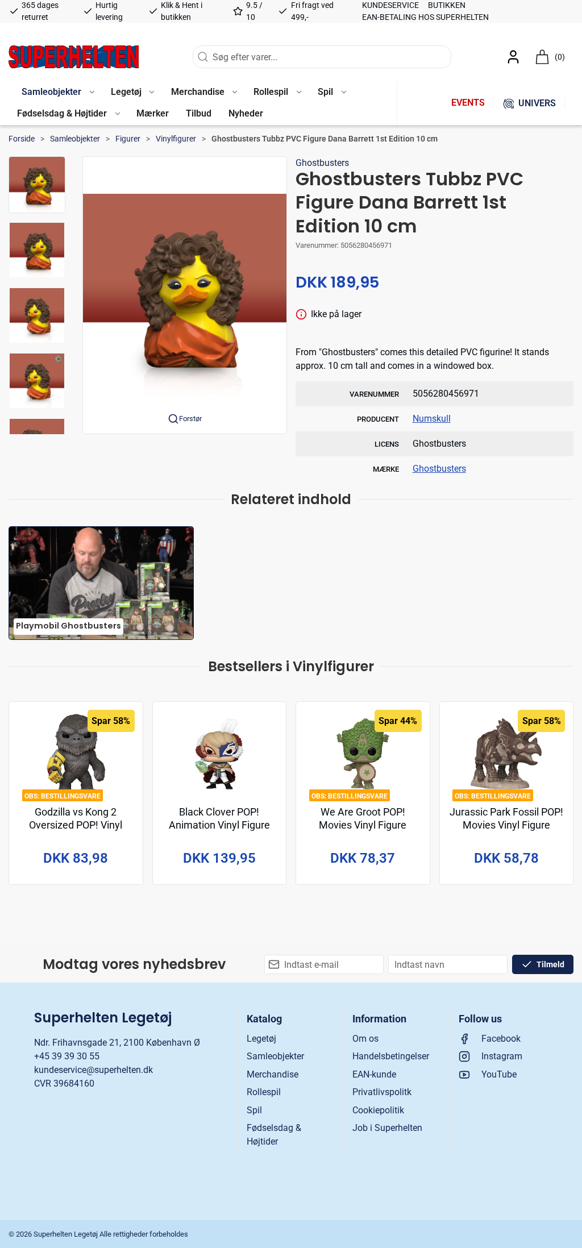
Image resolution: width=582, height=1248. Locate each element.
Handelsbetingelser (390, 1056)
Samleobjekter (75, 138)
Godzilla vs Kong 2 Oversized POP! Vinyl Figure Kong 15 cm (75, 825)
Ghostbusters (322, 162)
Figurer (127, 138)
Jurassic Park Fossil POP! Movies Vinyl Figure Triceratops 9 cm (506, 825)
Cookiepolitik (378, 1110)
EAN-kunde (374, 1074)
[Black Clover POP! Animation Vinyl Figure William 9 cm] (219, 753)
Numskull (432, 418)
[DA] (74, 56)
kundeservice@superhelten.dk (93, 1069)
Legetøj (261, 1038)
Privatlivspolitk (381, 1092)
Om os (365, 1038)
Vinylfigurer (176, 138)
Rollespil (264, 1092)
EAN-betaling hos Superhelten (425, 17)
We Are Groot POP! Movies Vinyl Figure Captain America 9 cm (363, 825)
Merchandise (272, 1074)
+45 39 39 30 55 (66, 1056)
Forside (22, 138)
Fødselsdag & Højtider (274, 1134)
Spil (254, 1110)
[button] (57, 92)
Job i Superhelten (387, 1127)
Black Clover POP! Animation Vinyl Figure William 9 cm (219, 825)
